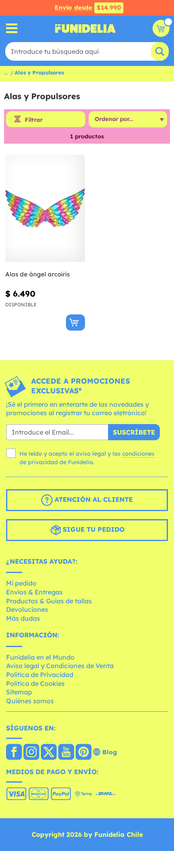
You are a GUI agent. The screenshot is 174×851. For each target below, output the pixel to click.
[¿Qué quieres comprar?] (12, 28)
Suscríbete (134, 432)
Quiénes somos (30, 701)
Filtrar (33, 119)
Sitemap (19, 692)
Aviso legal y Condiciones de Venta (60, 666)
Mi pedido (21, 583)
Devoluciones (27, 609)
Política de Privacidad (39, 675)
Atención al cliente (93, 499)
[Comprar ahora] (75, 322)
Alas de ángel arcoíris (37, 274)
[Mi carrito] (161, 28)
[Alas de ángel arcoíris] (45, 208)
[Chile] (14, 753)
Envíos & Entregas (34, 592)
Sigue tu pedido (93, 529)
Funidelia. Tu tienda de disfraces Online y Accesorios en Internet (85, 28)
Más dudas (23, 618)
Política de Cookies (35, 683)
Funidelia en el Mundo (40, 657)
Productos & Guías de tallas (49, 601)
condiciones (138, 453)
